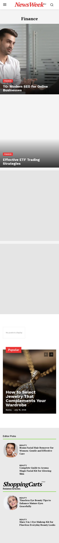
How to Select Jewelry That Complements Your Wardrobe (26, 398)
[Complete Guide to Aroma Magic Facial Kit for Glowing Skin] (11, 470)
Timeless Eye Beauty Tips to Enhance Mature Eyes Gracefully (35, 503)
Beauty (23, 445)
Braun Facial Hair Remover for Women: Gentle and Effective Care (36, 450)
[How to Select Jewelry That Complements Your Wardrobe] (29, 382)
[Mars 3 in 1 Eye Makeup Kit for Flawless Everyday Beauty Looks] (11, 523)
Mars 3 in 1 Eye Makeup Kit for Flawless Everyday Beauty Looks (37, 523)
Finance (8, 81)
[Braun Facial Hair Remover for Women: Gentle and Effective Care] (11, 450)
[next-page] (51, 354)
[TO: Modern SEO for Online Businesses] (29, 59)
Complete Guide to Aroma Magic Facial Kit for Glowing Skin (35, 470)
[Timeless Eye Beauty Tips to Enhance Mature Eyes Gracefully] (11, 503)
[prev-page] (46, 354)
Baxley (9, 410)
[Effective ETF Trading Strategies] (29, 132)
